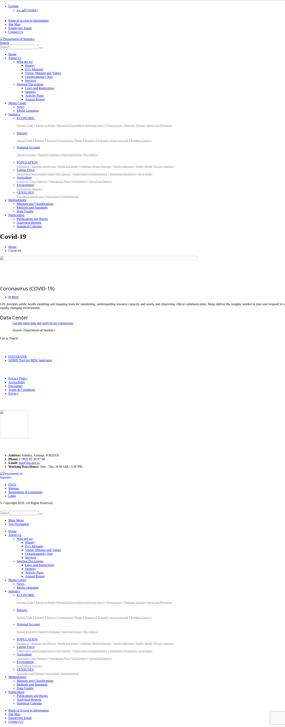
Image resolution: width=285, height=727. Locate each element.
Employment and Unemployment (36, 173)
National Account (28, 147)
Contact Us (15, 32)
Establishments (70, 196)
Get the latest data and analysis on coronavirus (43, 323)
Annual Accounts (26, 154)
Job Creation (63, 173)
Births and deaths (68, 166)
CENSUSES (25, 192)
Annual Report (35, 99)
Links (12, 496)
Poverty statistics (164, 166)
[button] (4, 42)
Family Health (144, 166)
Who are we (25, 62)
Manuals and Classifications (35, 204)
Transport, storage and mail (113, 140)
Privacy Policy (18, 378)
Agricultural (53, 196)
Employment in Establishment (90, 173)
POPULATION (27, 162)
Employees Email (20, 28)
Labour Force (26, 170)
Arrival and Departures (159, 125)
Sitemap (13, 488)
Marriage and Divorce (44, 166)
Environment (25, 185)
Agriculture (24, 177)
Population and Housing (30, 196)
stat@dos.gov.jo (29, 463)
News (20, 107)
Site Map (14, 24)
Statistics (14, 114)
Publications (16, 215)
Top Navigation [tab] (18, 524)
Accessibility (16, 382)
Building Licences (141, 140)
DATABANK (17, 356)
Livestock (22, 181)
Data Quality (25, 211)
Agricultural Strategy (100, 181)
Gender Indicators (124, 166)
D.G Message (34, 69)
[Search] (41, 47)
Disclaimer (15, 386)
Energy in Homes (45, 125)
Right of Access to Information (28, 20)
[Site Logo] (17, 39)
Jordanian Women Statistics (95, 166)
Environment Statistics (29, 189)
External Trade (25, 125)
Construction (65, 140)
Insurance (90, 140)
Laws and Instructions (39, 88)
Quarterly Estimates (49, 154)
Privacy (13, 393)
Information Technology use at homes (131, 173)
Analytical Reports (29, 222)
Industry (22, 133)
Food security (115, 125)
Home (12, 54)
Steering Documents (30, 84)
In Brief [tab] (13, 297)
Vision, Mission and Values (43, 73)
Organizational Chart (39, 77)
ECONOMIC (26, 118)
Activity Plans (34, 95)
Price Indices (90, 154)
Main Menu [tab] (16, 520)
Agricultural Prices (59, 181)
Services (30, 80)
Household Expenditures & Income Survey (81, 125)
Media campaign (28, 110)
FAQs (12, 484)
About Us (14, 58)
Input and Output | (72, 154)
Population (23, 166)
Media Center (17, 103)
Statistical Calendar (29, 226)
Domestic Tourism (135, 125)
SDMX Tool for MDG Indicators (30, 360)
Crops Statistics (38, 181)
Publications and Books (32, 219)
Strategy (30, 92)
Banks (78, 140)
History (30, 65)
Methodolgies (17, 200)
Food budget (79, 181)
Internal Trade (25, 140)
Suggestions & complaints (25, 492)
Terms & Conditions (21, 389)
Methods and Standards (32, 207)
